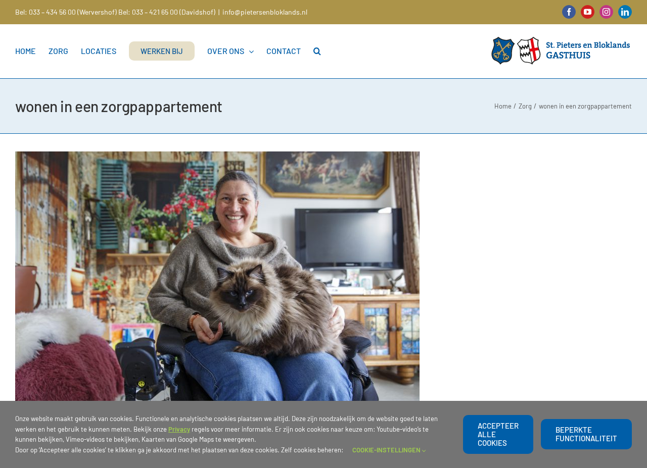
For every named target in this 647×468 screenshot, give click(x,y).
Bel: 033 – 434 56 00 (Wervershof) (66, 12)
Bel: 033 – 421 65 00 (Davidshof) (166, 12)
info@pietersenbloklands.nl (264, 12)
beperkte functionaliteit (586, 434)
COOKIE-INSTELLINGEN (387, 450)
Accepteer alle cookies (498, 434)
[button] (317, 51)
